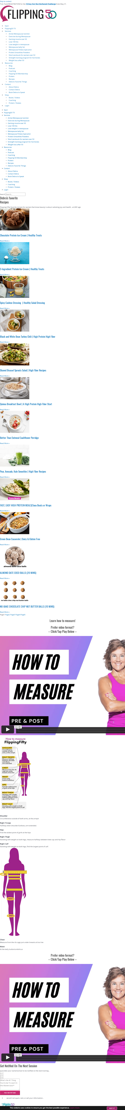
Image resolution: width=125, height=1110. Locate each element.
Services (8, 31)
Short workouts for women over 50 (22, 55)
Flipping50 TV (10, 28)
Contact (8, 84)
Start (7, 26)
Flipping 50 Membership (18, 74)
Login (7, 105)
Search (2, 194)
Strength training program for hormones (24, 58)
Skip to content (5, 1)
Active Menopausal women (19, 34)
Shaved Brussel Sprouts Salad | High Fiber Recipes (23, 370)
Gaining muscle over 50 (18, 39)
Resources (9, 63)
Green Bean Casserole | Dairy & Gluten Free (20, 539)
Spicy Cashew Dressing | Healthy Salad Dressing (22, 303)
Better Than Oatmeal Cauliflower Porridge (19, 438)
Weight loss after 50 (16, 60)
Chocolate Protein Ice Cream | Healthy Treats (21, 235)
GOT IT (112, 1108)
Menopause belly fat (17, 47)
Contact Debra (14, 89)
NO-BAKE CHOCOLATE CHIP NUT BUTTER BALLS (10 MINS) (27, 606)
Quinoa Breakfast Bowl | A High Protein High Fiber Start (26, 404)
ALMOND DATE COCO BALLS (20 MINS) (18, 573)
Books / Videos (14, 97)
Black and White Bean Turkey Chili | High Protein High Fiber (27, 336)
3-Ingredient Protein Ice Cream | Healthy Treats (22, 269)
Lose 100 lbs (13, 42)
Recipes (12, 79)
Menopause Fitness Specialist (20, 50)
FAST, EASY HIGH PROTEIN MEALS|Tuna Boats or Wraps (25, 505)
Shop (7, 95)
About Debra (14, 87)
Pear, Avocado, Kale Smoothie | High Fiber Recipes (23, 471)
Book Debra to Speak (17, 92)
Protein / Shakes (15, 103)
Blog (10, 66)
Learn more (74, 1108)
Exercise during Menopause (19, 36)
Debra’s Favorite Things (18, 82)
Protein (11, 76)
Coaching (12, 71)
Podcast (12, 68)
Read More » (5, 241)
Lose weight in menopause (19, 44)
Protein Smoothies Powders (19, 52)
